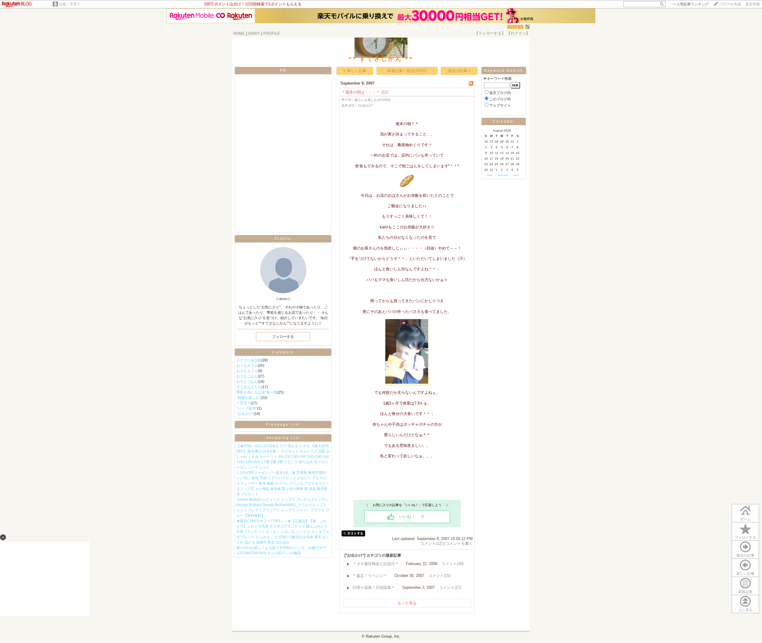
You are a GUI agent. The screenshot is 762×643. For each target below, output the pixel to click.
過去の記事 (745, 555)
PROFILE (271, 33)
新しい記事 (745, 574)
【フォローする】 (489, 33)
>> (690, 4)
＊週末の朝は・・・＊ (360, 92)
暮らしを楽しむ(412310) (373, 100)
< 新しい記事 (354, 70)
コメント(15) (439, 575)
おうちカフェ (247, 365)
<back (489, 175)
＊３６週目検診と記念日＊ (375, 563)
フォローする (745, 537)
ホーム (745, 519)
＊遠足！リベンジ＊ (369, 575)
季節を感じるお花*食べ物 (256, 392)
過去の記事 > (459, 70)
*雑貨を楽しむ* (248, 398)
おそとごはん (247, 382)
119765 (515, 27)
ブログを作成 (730, 4)
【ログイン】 (518, 33)
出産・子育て (69, 4)
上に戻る (745, 610)
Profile (283, 239)
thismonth (503, 175)
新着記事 (745, 592)
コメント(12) (431, 543)
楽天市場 (752, 4)
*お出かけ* (245, 414)
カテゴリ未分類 (248, 360)
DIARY (254, 33)
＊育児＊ (243, 403)
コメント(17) (450, 587)
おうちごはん (247, 376)
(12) (384, 92)
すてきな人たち (248, 387)
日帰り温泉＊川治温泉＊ (373, 587)
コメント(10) (452, 563)
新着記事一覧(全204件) (407, 70)
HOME (239, 33)
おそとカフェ (247, 371)
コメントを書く (459, 543)
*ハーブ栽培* (246, 408)
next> (516, 175)
